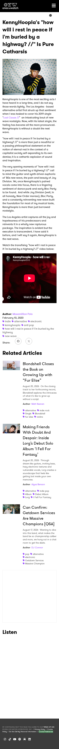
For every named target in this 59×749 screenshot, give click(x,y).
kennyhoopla (12, 325)
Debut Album (42, 494)
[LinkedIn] (29, 739)
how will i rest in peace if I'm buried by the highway (28, 330)
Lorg (27, 497)
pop (27, 554)
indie (8, 321)
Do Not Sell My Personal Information (22, 732)
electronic (36, 321)
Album (28, 494)
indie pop (44, 491)
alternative (20, 321)
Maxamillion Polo (23, 314)
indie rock (44, 410)
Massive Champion (35, 563)
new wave (11, 336)
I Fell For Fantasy (42, 497)
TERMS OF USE (48, 727)
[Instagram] (4, 739)
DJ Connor (37, 547)
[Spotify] (19, 739)
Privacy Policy (40, 729)
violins (40, 416)
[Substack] (24, 739)
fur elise (29, 416)
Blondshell (40, 413)
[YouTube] (14, 739)
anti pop (29, 325)
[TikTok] (9, 739)
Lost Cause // (11, 117)
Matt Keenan (37, 403)
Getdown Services (34, 560)
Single (28, 413)
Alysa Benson (38, 484)
